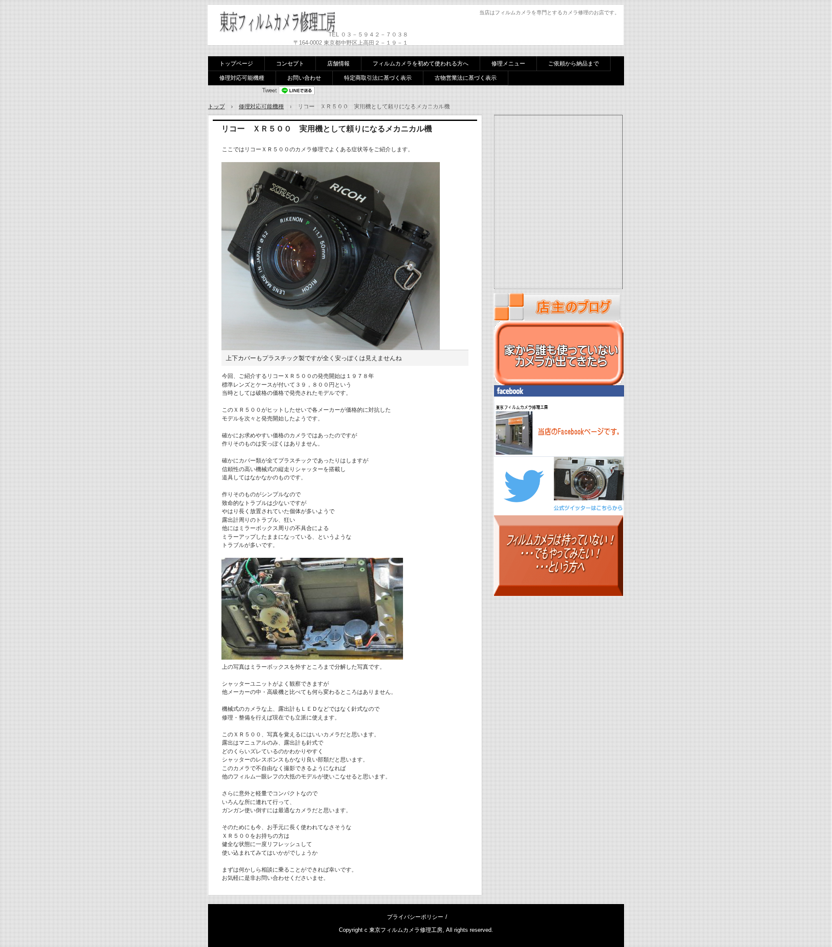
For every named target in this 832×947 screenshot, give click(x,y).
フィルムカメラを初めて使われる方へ (420, 63)
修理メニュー (508, 63)
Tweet (269, 90)
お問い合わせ (304, 78)
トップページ (236, 63)
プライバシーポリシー (415, 917)
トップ (216, 106)
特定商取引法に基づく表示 (378, 78)
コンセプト (290, 63)
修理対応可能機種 (241, 78)
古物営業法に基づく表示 (466, 78)
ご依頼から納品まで (573, 63)
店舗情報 (338, 63)
